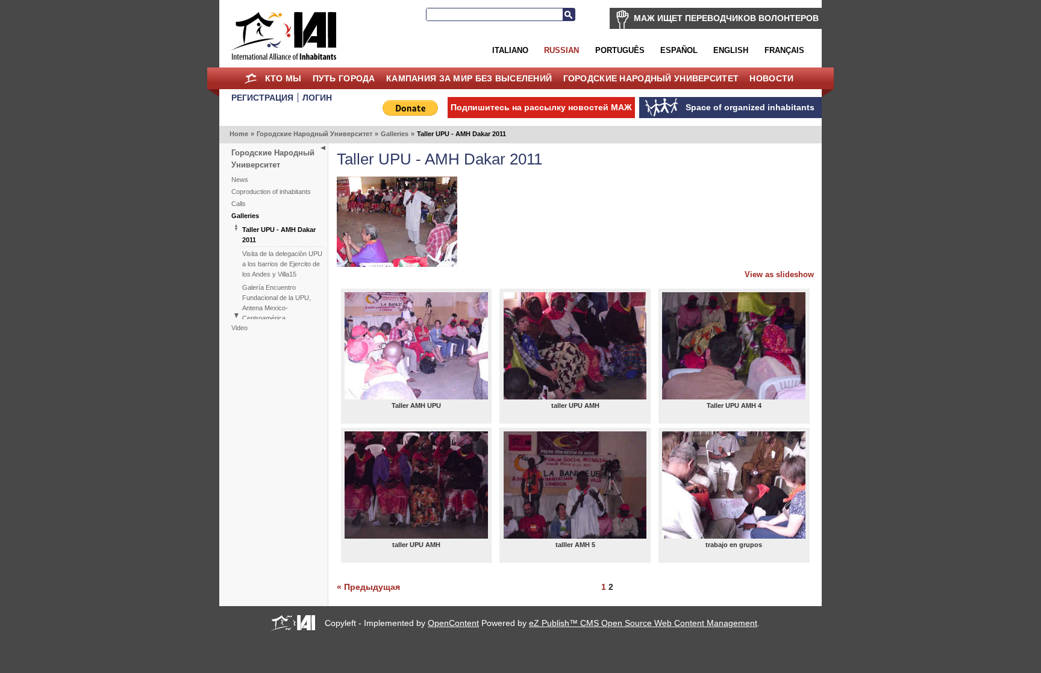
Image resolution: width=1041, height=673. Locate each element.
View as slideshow (779, 274)
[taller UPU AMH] (575, 345)
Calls (238, 203)
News (239, 179)
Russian (561, 50)
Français (784, 50)
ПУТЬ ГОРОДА (344, 78)
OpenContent (453, 623)
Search (569, 14)
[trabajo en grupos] (733, 485)
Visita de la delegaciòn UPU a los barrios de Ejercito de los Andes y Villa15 (282, 264)
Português (620, 50)
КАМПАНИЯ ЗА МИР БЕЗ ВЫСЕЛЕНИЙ (469, 78)
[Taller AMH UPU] (416, 345)
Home (250, 78)
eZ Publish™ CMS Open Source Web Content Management (643, 623)
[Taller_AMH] (397, 264)
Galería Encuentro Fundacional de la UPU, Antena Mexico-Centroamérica (276, 303)
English (730, 50)
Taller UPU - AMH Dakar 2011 (279, 234)
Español (679, 50)
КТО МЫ (283, 78)
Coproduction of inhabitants (271, 191)
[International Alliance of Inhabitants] (283, 36)
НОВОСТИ (771, 78)
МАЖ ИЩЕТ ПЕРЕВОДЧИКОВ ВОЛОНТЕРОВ (726, 18)
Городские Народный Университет (651, 78)
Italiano (510, 50)
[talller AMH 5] (575, 485)
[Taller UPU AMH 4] (733, 345)
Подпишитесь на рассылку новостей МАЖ (541, 107)
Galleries (394, 133)
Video (239, 327)
